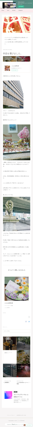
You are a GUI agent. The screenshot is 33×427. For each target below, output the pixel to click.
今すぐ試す (21, 6)
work (8, 10)
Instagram (20, 10)
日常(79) (4, 312)
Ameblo (13, 10)
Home (3, 10)
